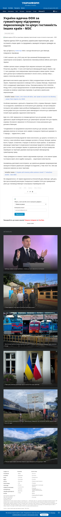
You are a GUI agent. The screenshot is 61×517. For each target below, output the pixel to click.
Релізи (5, 493)
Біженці (30, 188)
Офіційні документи (8, 491)
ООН (25, 188)
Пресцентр (17, 8)
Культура (28, 11)
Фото (4, 477)
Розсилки (34, 497)
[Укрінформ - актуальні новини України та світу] (30, 3)
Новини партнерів (8, 487)
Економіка (11, 11)
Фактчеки (20, 481)
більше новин (30, 223)
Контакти (34, 475)
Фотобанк (10, 8)
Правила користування (37, 481)
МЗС (20, 188)
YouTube (41, 220)
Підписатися (19, 214)
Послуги (5, 8)
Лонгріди (5, 485)
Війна (4, 11)
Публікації (6, 473)
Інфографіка (6, 483)
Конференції (6, 489)
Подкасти (6, 471)
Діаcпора (20, 490)
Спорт (35, 11)
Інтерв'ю (5, 475)
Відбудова (20, 475)
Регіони (22, 11)
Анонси (23, 8)
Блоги (5, 481)
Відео (4, 479)
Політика (20, 477)
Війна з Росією (37, 188)
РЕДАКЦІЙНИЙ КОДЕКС (37, 495)
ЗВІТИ (33, 493)
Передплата (35, 477)
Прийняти (44, 514)
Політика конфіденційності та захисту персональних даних (37, 490)
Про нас (34, 473)
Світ (17, 11)
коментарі (18, 50)
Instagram (34, 220)
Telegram (27, 220)
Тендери (34, 483)
